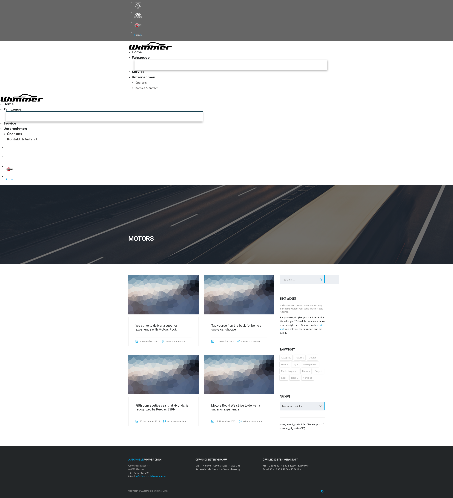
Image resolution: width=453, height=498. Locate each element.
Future (284, 364)
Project (318, 371)
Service (138, 72)
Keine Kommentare (175, 341)
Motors (306, 371)
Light (295, 364)
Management (310, 364)
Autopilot (286, 357)
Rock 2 (294, 377)
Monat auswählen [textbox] (292, 406)
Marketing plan (289, 371)
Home (137, 52)
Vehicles (307, 377)
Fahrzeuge (141, 58)
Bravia (138, 35)
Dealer (312, 357)
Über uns (141, 82)
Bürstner (138, 25)
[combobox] (302, 406)
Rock (283, 377)
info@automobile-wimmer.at (151, 476)
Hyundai (138, 15)
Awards (300, 357)
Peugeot (138, 5)
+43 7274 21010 (140, 472)
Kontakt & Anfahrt (146, 88)
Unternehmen (143, 77)
